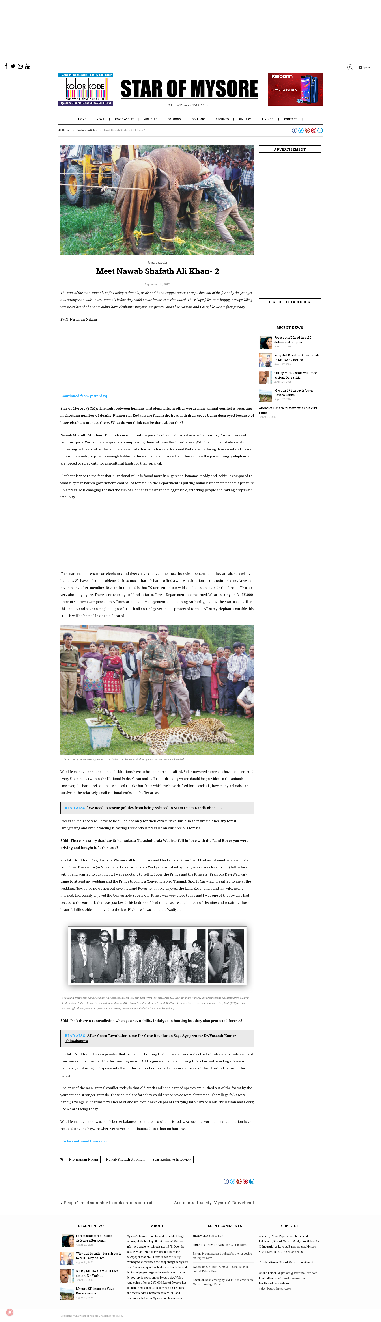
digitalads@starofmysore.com (297, 1273)
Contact (290, 119)
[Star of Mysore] (179, 94)
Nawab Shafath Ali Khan (125, 1159)
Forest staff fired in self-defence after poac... (293, 339)
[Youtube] (27, 67)
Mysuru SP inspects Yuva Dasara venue (293, 392)
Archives (222, 119)
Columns (174, 119)
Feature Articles (87, 130)
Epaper (367, 67)
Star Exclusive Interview (172, 1159)
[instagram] (20, 67)
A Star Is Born (215, 1236)
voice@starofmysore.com (275, 1288)
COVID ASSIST (124, 119)
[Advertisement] (132, 31)
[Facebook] (6, 67)
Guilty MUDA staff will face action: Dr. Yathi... (295, 375)
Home (82, 119)
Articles (150, 119)
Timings (267, 119)
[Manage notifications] (9, 1312)
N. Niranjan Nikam (83, 1159)
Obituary (198, 119)
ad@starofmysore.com (290, 1278)
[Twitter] (12, 67)
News (100, 119)
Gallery (245, 119)
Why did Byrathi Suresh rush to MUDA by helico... (296, 357)
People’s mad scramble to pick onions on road (108, 1202)
